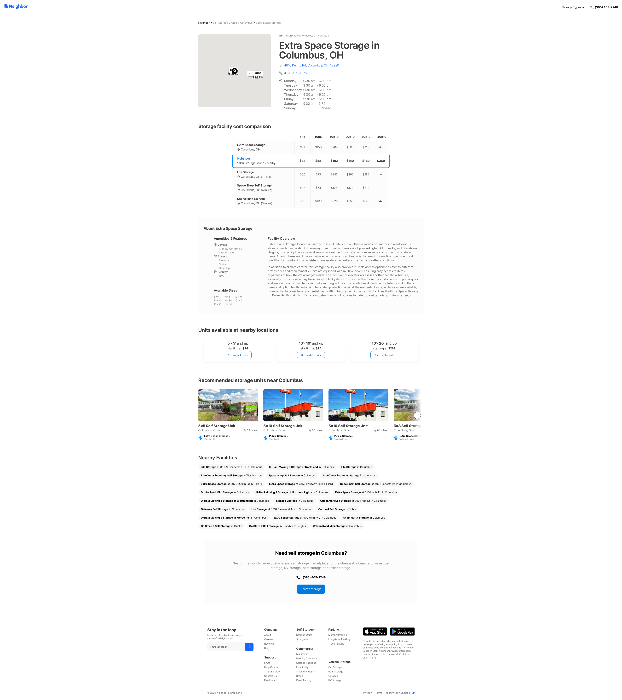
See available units (238, 355)
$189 (366, 160)
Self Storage (220, 22)
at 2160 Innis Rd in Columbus (366, 492)
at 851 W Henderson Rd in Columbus (231, 467)
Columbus (246, 22)
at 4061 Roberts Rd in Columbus (375, 483)
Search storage (311, 589)
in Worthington (231, 475)
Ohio (234, 22)
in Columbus (301, 467)
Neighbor (204, 22)
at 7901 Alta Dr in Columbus (353, 500)
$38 (302, 160)
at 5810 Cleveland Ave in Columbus (281, 509)
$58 (318, 160)
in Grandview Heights (277, 526)
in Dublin (337, 509)
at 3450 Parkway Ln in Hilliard (301, 483)
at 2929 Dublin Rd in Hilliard (231, 483)
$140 (350, 160)
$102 (334, 160)
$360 (381, 160)
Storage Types (571, 7)
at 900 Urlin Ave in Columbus (305, 517)
